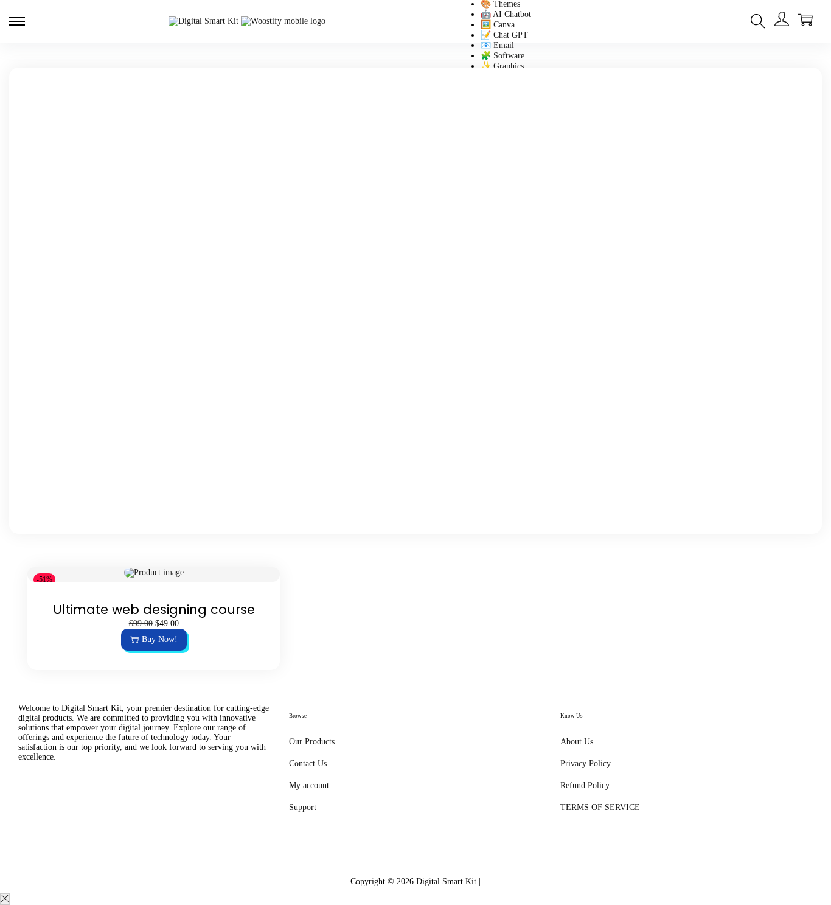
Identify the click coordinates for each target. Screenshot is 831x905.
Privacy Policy (585, 763)
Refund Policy (585, 785)
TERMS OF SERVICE (600, 807)
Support (302, 807)
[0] (805, 19)
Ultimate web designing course (154, 609)
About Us (576, 741)
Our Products (312, 741)
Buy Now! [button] (160, 639)
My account (309, 785)
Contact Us (308, 763)
